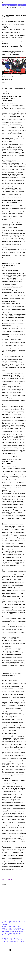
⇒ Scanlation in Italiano (13, 941)
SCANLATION (21, 7)
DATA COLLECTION (10, 877)
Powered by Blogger (15, 949)
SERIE (5, 7)
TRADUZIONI (15, 7)
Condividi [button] (4, 876)
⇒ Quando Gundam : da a (13, 922)
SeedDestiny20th (17, 877)
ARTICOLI (9, 7)
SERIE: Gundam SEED (6, 879)
